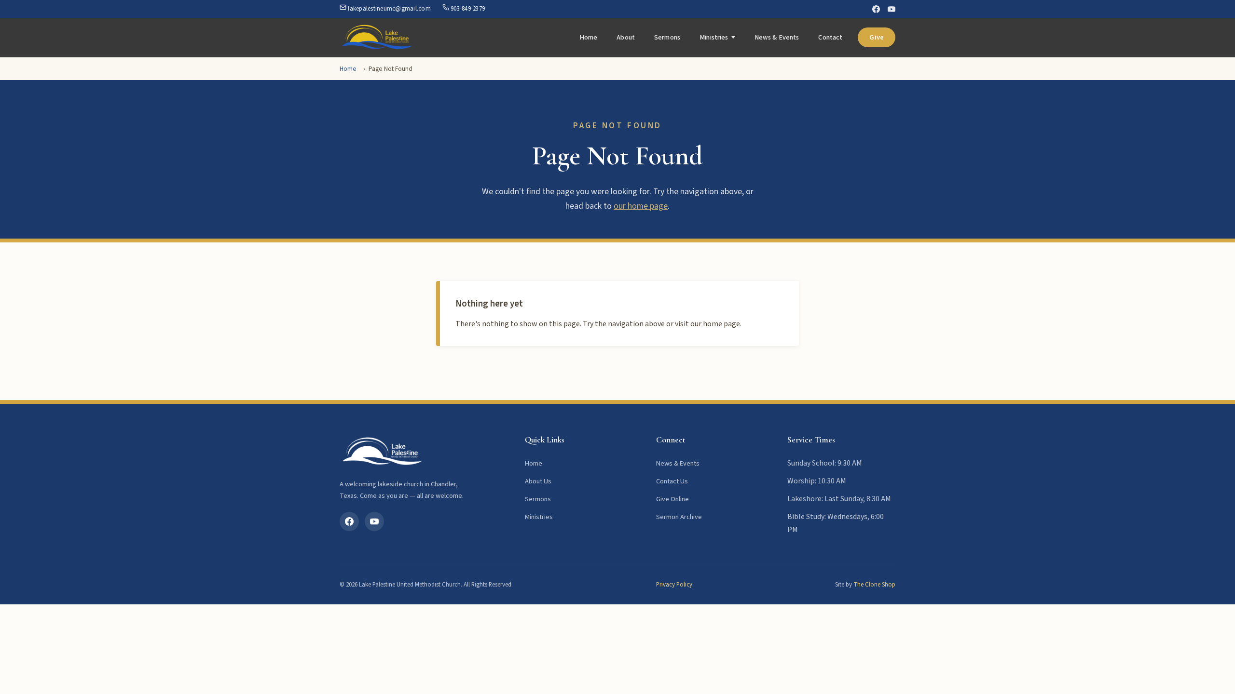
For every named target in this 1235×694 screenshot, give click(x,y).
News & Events (777, 37)
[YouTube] (891, 9)
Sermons (667, 37)
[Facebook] (876, 9)
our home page (641, 206)
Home (588, 37)
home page (721, 324)
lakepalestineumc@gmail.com (388, 8)
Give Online (672, 499)
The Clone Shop (874, 584)
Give (876, 37)
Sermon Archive (679, 517)
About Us (538, 481)
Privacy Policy (674, 584)
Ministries (714, 37)
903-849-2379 (467, 8)
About (626, 37)
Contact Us (672, 481)
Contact (830, 37)
